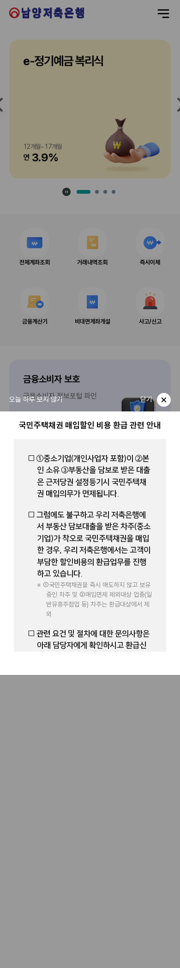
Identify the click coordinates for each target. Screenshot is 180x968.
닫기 (146, 399)
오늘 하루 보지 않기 (36, 400)
